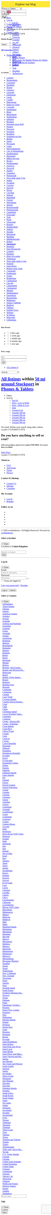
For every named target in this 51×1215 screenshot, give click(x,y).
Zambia (5, 1191)
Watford (10, 264)
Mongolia (6, 949)
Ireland (5, 851)
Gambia (5, 792)
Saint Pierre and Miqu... (12, 1054)
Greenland (6, 807)
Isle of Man (7, 853)
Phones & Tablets (17, 388)
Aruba (5, 631)
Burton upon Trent (14, 268)
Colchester (11, 271)
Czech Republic (9, 743)
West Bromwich (13, 249)
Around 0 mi (17, 410)
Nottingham (12, 117)
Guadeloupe (7, 812)
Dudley (10, 171)
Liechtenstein (8, 900)
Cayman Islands (9, 699)
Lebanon (6, 890)
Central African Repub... (13, 702)
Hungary (6, 836)
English (15, 35)
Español (15, 40)
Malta (4, 924)
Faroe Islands (8, 775)
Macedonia (7, 910)
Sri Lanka (6, 1103)
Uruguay (6, 1169)
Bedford (10, 305)
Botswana (6, 672)
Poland (5, 1022)
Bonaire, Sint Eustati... (12, 667)
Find (4, 555)
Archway (11, 166)
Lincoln (10, 283)
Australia (6, 633)
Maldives (6, 919)
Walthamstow (12, 293)
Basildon (10, 237)
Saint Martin (7, 1051)
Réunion (6, 1032)
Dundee (10, 232)
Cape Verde (7, 697)
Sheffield (10, 85)
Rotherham (11, 278)
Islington (10, 119)
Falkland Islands (9, 773)
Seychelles (7, 1073)
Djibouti (6, 748)
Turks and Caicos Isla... (12, 1149)
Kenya (5, 873)
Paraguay (6, 1012)
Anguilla (6, 621)
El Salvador (7, 760)
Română (16, 71)
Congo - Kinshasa (10, 724)
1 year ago (14, 344)
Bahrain (5, 643)
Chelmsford (12, 288)
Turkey (5, 1144)
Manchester (11, 102)
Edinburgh (11, 95)
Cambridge (11, 212)
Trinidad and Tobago (11, 1140)
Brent (9, 112)
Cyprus (5, 741)
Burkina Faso (8, 685)
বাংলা (14, 59)
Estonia (5, 768)
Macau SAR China (10, 907)
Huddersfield (12, 227)
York (9, 217)
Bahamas (6, 641)
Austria (5, 636)
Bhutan (5, 663)
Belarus (5, 650)
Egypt (5, 758)
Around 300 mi (18, 417)
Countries (11, 488)
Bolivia (5, 665)
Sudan (5, 1105)
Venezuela (6, 1179)
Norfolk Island (8, 988)
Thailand (6, 1127)
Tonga (5, 1137)
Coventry (11, 107)
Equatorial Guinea (10, 763)
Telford (10, 229)
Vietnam (6, 1181)
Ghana (5, 800)
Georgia (5, 795)
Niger (4, 981)
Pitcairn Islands (9, 1020)
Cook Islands (8, 726)
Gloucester (11, 222)
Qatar (4, 1029)
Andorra (6, 616)
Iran (4, 846)
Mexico (5, 939)
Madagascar (7, 912)
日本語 (15, 65)
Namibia (6, 963)
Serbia (5, 1071)
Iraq (4, 848)
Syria (4, 1117)
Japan (4, 863)
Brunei (5, 680)
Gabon (5, 790)
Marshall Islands (9, 927)
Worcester (11, 317)
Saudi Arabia (8, 1066)
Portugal (6, 1025)
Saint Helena (7, 1044)
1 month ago (15, 338)
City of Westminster (15, 151)
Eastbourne (11, 273)
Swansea (10, 131)
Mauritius (6, 934)
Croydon (10, 193)
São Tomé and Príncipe (12, 1064)
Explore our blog (25, 4)
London (10, 78)
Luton (9, 146)
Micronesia (7, 941)
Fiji (3, 778)
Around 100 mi (18, 413)
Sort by (15, 400)
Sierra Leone (7, 1076)
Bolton (9, 241)
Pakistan (6, 1000)
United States (8, 1166)
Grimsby (10, 251)
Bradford (10, 134)
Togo (4, 1132)
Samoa (5, 1059)
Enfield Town (12, 310)
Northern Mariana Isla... (12, 993)
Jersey (5, 866)
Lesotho (5, 892)
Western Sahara (9, 1186)
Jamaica (5, 861)
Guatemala (7, 817)
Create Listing (13, 32)
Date (14, 408)
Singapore (6, 1078)
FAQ (9, 465)
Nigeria (5, 983)
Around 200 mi (18, 415)
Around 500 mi (18, 422)
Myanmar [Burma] (10, 961)
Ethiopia (6, 770)
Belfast (10, 139)
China (5, 709)
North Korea (7, 990)
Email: (4, 570)
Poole (9, 219)
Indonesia (6, 844)
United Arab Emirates (11, 1162)
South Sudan (7, 1098)
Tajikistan (6, 1122)
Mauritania (7, 932)
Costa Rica (7, 729)
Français (16, 37)
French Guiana (8, 785)
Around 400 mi (18, 420)
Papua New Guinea (10, 1010)
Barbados (6, 648)
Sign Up (15, 25)
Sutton (9, 180)
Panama (5, 1007)
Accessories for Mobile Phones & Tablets (29, 60)
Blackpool (11, 156)
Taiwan (5, 1120)
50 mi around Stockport (23, 381)
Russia (5, 1037)
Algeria (5, 611)
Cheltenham (12, 281)
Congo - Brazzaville (11, 721)
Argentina (6, 626)
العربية (15, 42)
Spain (4, 1100)
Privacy (10, 473)
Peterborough (12, 210)
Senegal (5, 1069)
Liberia (5, 895)
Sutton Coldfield (14, 303)
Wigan (9, 190)
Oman (5, 998)
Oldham (10, 308)
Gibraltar (6, 802)
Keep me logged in (12, 581)
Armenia (6, 628)
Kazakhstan (7, 870)
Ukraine (5, 1159)
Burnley (10, 224)
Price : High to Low (20, 405)
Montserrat (7, 954)
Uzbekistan (7, 1171)
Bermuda (6, 660)
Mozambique (8, 959)
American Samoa (9, 614)
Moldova (6, 944)
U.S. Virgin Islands (10, 1154)
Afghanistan (7, 604)
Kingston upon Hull (15, 124)
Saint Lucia (7, 1049)
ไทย (14, 68)
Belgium (6, 653)
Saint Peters (12, 266)
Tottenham (11, 259)
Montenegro (7, 951)
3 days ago (14, 333)
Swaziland (6, 1110)
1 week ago (15, 336)
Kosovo (5, 878)
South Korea (7, 1095)
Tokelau (5, 1135)
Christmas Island (9, 711)
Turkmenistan (8, 1147)
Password (5, 575)
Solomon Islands (9, 1088)
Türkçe (15, 52)
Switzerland (7, 1115)
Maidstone (11, 300)
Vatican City (7, 1176)
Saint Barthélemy (9, 1042)
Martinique (7, 929)
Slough (10, 205)
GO (3, 363)
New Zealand (8, 976)
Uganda (5, 1157)
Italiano (15, 50)
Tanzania (6, 1125)
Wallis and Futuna (10, 1184)
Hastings (10, 254)
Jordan (5, 868)
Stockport (11, 244)
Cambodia (6, 689)
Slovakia (6, 1083)
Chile (4, 707)
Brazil (5, 675)
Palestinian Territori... (11, 1005)
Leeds (9, 97)
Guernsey (6, 819)
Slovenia (6, 1086)
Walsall (10, 195)
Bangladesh (7, 645)
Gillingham (11, 320)
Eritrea (5, 765)
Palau (4, 1003)
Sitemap (10, 486)
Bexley (10, 161)
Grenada (6, 809)
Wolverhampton (13, 149)
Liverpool (11, 83)
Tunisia (5, 1142)
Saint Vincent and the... (12, 1056)
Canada (5, 694)
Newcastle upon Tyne (16, 178)
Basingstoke (12, 298)
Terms (9, 470)
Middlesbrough (13, 239)
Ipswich (10, 188)
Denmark (6, 746)
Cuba (4, 736)
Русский (16, 54)
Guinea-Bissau (8, 824)
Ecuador (6, 756)
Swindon (10, 183)
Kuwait (5, 880)
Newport (10, 129)
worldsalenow (7, 533)
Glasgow (10, 90)
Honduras (6, 831)
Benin (5, 658)
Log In (15, 22)
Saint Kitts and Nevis (11, 1047)
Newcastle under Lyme (16, 261)
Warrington (11, 202)
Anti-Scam (11, 468)
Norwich (10, 168)
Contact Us (11, 483)
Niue (4, 985)
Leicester (10, 92)
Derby (9, 141)
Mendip (10, 290)
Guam (5, 814)
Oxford (10, 200)
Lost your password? (10, 585)
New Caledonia (9, 973)
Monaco (6, 946)
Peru (4, 1015)
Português (16, 45)
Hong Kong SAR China (12, 834)
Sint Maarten (7, 1081)
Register (10, 501)
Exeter (9, 276)
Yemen (5, 1188)
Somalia (5, 1091)
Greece (5, 804)
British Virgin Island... (11, 677)
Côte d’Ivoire (8, 731)
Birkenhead (11, 114)
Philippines (7, 1017)
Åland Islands (8, 606)
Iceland (5, 839)
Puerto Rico (7, 1027)
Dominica (6, 751)
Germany (6, 797)
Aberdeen (11, 173)
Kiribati (5, 875)
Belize (5, 655)
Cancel (12, 590)
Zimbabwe (7, 1193)
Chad (4, 704)
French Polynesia (9, 787)
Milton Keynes (13, 158)
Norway (6, 995)
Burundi (6, 687)
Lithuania (6, 902)
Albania (5, 609)
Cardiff (10, 100)
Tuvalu (5, 1152)
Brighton (10, 246)
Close (4, 1212)
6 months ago (15, 341)
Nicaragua (6, 978)
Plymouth (11, 144)
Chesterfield (12, 286)
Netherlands (7, 971)
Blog (9, 18)
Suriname (6, 1108)
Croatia (5, 734)
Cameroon (6, 692)
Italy (4, 858)
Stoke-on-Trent (13, 105)
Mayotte (6, 937)
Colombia (6, 716)
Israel (4, 856)
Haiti (4, 829)
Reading (10, 122)
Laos (4, 885)
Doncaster (11, 215)
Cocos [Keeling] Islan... (12, 714)
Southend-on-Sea (14, 136)
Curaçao (6, 738)
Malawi (5, 914)
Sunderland (11, 109)
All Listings (12, 367)
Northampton (12, 163)
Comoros (6, 719)
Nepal (5, 968)
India (4, 841)
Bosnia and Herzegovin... (13, 670)
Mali (4, 922)
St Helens (11, 315)
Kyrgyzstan (7, 883)
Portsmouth (11, 175)
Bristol (9, 87)
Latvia (5, 888)
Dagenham (11, 295)
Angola (5, 619)
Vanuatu (6, 1174)
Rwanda (6, 1039)
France (5, 782)
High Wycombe (13, 256)
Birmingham (12, 80)
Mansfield (11, 197)
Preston (10, 127)
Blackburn (11, 234)
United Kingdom (9, 1164)
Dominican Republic (11, 753)
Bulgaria (6, 682)
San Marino (7, 1061)
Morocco (6, 956)
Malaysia (6, 917)
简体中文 (16, 62)
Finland (5, 780)
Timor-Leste (7, 1130)
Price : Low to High (20, 403)
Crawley (10, 185)
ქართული (17, 73)
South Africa (7, 1093)
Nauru (5, 966)
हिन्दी (14, 57)
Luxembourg (8, 905)
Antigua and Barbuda (11, 623)
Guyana (5, 826)
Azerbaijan (7, 638)
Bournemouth (12, 207)
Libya (4, 897)
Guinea (5, 822)
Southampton (12, 153)
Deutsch (16, 47)
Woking (10, 312)
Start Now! (6, 452)
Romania (6, 1034)
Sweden (5, 1113)
